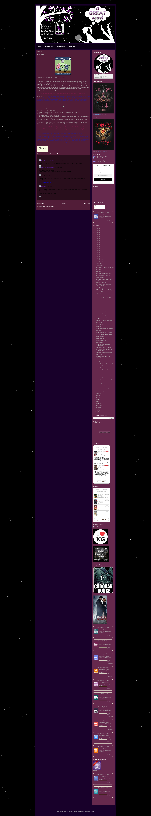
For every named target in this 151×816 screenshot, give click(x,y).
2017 (96, 246)
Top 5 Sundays (99, 295)
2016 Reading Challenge (103, 746)
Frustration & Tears (100, 338)
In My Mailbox (99, 293)
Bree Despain (100, 453)
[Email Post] (57, 153)
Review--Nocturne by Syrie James (103, 389)
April (97, 401)
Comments (97, 208)
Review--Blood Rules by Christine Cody (105, 267)
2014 (96, 252)
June (97, 397)
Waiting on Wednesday (101, 282)
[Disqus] (63, 177)
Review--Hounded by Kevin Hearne (104, 385)
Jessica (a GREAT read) (103, 214)
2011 (96, 258)
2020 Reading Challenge (103, 693)
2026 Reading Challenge (103, 212)
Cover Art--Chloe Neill (100, 303)
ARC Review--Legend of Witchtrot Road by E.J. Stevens (103, 285)
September (98, 265)
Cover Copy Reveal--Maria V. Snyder (104, 375)
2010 (96, 410)
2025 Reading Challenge (103, 627)
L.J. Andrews (100, 508)
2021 (96, 238)
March (97, 403)
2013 (96, 254)
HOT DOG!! (98, 271)
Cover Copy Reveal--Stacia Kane (103, 307)
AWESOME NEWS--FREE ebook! (103, 347)
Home (39, 46)
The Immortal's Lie (100, 500)
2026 (96, 228)
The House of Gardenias (100, 495)
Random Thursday (100, 277)
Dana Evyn (100, 467)
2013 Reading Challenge (103, 787)
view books (110, 221)
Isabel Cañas (100, 496)
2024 (96, 232)
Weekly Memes (61, 46)
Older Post (86, 203)
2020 (96, 240)
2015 (96, 250)
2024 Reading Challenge (103, 640)
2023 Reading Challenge (103, 654)
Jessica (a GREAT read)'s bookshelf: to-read (101, 490)
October (98, 263)
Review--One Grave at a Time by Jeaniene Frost (103, 370)
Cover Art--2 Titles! (100, 365)
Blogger (92, 811)
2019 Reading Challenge (103, 707)
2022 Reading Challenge (103, 667)
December (98, 259)
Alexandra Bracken (101, 514)
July (97, 395)
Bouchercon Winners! (100, 291)
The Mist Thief (99, 506)
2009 (96, 412)
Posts (96, 205)
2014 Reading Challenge (103, 774)
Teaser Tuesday (99, 287)
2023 (96, 234)
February (98, 405)
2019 (96, 242)
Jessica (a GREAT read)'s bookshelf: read (101, 448)
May (97, 399)
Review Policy (49, 46)
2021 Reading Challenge (103, 680)
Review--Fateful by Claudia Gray (103, 275)
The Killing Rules (99, 452)
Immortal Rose (99, 512)
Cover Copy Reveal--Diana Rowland (104, 334)
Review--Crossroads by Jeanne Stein (104, 328)
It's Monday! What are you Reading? (104, 289)
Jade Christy (100, 502)
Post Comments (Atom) (48, 206)
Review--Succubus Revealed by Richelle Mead (103, 345)
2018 (96, 244)
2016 (96, 248)
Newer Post (40, 203)
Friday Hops (98, 269)
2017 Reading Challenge (103, 733)
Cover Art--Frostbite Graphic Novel (103, 273)
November (98, 261)
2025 (96, 230)
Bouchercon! (98, 326)
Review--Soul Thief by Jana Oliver (103, 311)
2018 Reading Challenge (103, 720)
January (98, 407)
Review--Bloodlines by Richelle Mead (104, 363)
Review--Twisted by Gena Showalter (104, 332)
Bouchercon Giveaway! (101, 315)
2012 (96, 256)
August (98, 393)
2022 (96, 236)
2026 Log (72, 46)
